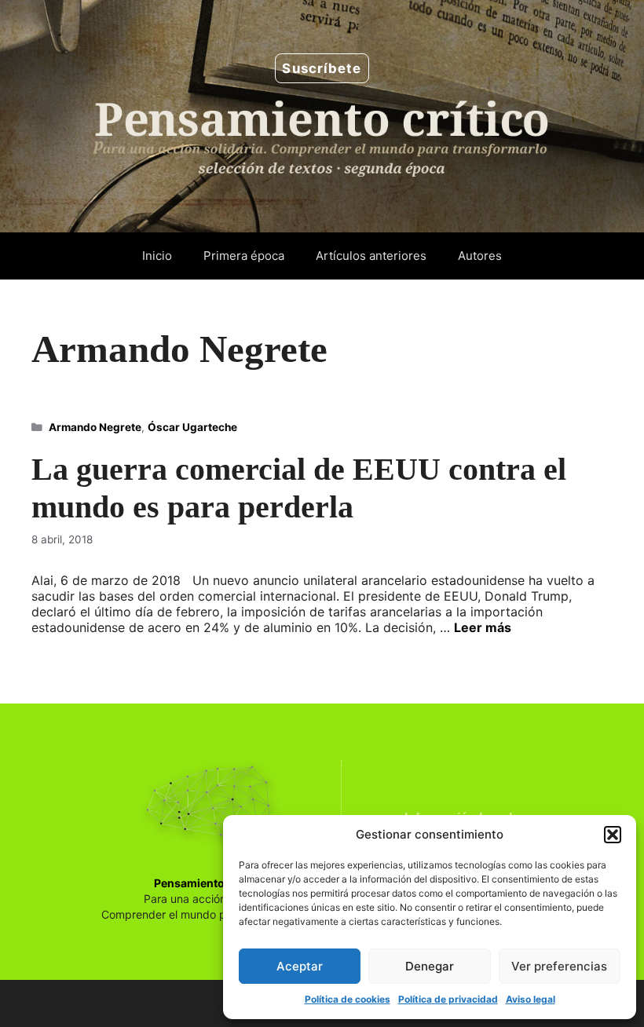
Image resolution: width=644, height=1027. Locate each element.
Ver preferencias (559, 966)
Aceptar (299, 966)
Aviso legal (530, 999)
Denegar (429, 966)
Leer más (482, 627)
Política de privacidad (448, 999)
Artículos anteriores (371, 255)
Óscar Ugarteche (192, 427)
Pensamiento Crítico (209, 883)
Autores (480, 255)
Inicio (157, 255)
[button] (612, 834)
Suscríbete (321, 68)
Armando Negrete (95, 427)
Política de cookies (347, 999)
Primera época (243, 255)
